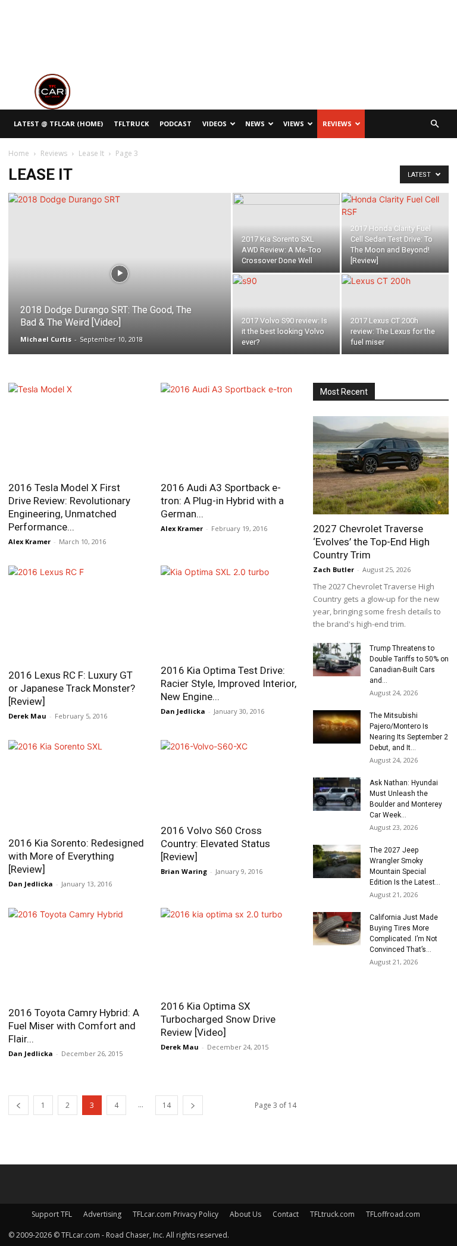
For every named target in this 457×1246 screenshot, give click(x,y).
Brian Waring (184, 871)
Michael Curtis (45, 339)
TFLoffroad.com (393, 1214)
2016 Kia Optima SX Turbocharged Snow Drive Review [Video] (218, 1019)
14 (166, 1105)
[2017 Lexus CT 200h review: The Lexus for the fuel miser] (395, 310)
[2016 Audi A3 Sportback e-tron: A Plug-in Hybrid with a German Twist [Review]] (228, 428)
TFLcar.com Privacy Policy (175, 1214)
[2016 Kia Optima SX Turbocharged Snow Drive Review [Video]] (228, 950)
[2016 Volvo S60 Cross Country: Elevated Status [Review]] (228, 778)
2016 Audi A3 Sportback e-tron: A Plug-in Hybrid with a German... (222, 501)
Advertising (102, 1214)
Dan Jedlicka (183, 711)
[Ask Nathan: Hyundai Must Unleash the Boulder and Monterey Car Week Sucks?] (337, 794)
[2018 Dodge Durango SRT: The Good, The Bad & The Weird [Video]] (119, 289)
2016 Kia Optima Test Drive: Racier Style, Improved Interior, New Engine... (228, 683)
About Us (245, 1214)
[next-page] (193, 1105)
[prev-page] (18, 1105)
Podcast (175, 123)
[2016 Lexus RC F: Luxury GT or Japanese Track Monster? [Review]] (76, 613)
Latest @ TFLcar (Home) (58, 123)
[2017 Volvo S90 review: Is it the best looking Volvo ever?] (286, 310)
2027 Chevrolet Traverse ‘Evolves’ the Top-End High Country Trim (371, 542)
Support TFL (52, 1214)
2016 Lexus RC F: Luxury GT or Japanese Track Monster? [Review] (71, 688)
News (255, 123)
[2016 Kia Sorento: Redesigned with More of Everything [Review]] (76, 784)
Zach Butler (333, 569)
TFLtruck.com (332, 1214)
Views (293, 123)
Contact (286, 1214)
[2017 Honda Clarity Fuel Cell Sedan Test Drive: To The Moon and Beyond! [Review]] (395, 229)
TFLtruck (131, 123)
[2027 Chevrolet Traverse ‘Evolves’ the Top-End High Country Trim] (381, 465)
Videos (214, 123)
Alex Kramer (29, 541)
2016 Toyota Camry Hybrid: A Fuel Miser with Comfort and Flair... (73, 1026)
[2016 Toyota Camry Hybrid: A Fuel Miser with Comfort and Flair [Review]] (76, 953)
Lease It (91, 153)
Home (18, 153)
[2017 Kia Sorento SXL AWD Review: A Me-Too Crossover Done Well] (286, 228)
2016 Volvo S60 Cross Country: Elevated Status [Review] (215, 844)
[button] (434, 124)
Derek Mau (27, 715)
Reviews (337, 123)
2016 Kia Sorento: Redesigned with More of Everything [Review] (76, 856)
